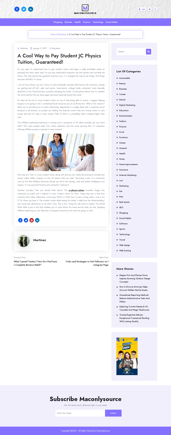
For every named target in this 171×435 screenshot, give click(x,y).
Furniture (123, 137)
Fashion (122, 121)
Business (68, 22)
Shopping (58, 22)
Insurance (123, 169)
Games (122, 142)
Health (78, 22)
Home (53, 34)
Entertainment (125, 115)
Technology (98, 22)
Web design (124, 245)
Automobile (124, 78)
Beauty (122, 83)
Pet (120, 191)
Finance (86, 22)
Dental (122, 99)
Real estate (124, 202)
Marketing (124, 185)
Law (121, 180)
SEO (121, 207)
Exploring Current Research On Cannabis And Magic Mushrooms (134, 308)
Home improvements (128, 164)
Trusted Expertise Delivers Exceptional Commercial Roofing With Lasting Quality (134, 318)
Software (123, 223)
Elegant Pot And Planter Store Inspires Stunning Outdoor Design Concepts (135, 278)
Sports (122, 229)
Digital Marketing (127, 105)
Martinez (39, 240)
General (123, 148)
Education (62, 34)
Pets (121, 196)
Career (122, 94)
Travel (122, 239)
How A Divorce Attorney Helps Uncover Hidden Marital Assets (133, 288)
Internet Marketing (127, 175)
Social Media (112, 22)
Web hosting (125, 250)
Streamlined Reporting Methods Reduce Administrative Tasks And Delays (135, 298)
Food (121, 132)
